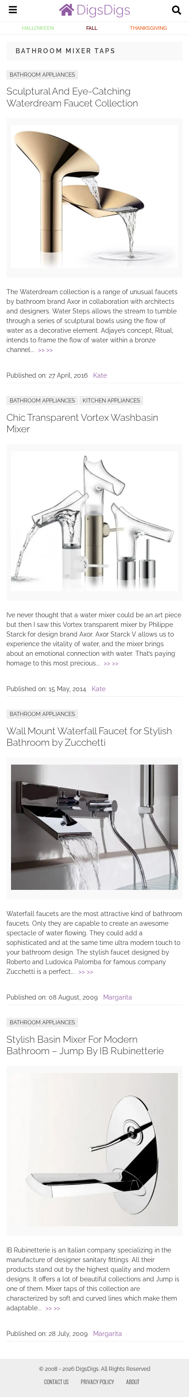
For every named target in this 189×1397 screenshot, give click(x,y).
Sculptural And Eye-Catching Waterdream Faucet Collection (72, 96)
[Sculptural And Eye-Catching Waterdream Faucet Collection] (94, 265)
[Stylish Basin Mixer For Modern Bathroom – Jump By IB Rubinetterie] (94, 1224)
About (132, 1382)
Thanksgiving (148, 28)
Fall (91, 28)
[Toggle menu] (12, 11)
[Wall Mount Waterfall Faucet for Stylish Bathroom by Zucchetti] (94, 887)
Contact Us (56, 1382)
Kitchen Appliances (111, 400)
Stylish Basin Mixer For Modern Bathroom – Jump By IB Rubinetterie (85, 1045)
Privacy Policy (97, 1382)
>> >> (45, 349)
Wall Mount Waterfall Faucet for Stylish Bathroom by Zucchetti (89, 736)
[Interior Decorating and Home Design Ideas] (94, 15)
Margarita (117, 997)
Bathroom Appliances (42, 75)
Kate (100, 375)
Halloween (38, 28)
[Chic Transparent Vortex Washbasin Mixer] (94, 588)
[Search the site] (176, 11)
